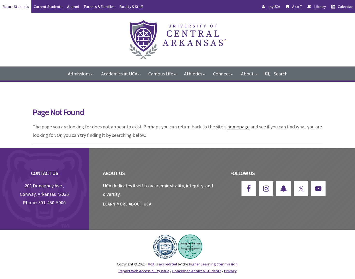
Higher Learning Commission (213, 264)
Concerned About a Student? (196, 270)
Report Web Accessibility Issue (144, 270)
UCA (151, 264)
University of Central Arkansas (177, 39)
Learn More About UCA (127, 204)
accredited (168, 264)
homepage (238, 127)
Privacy (230, 270)
